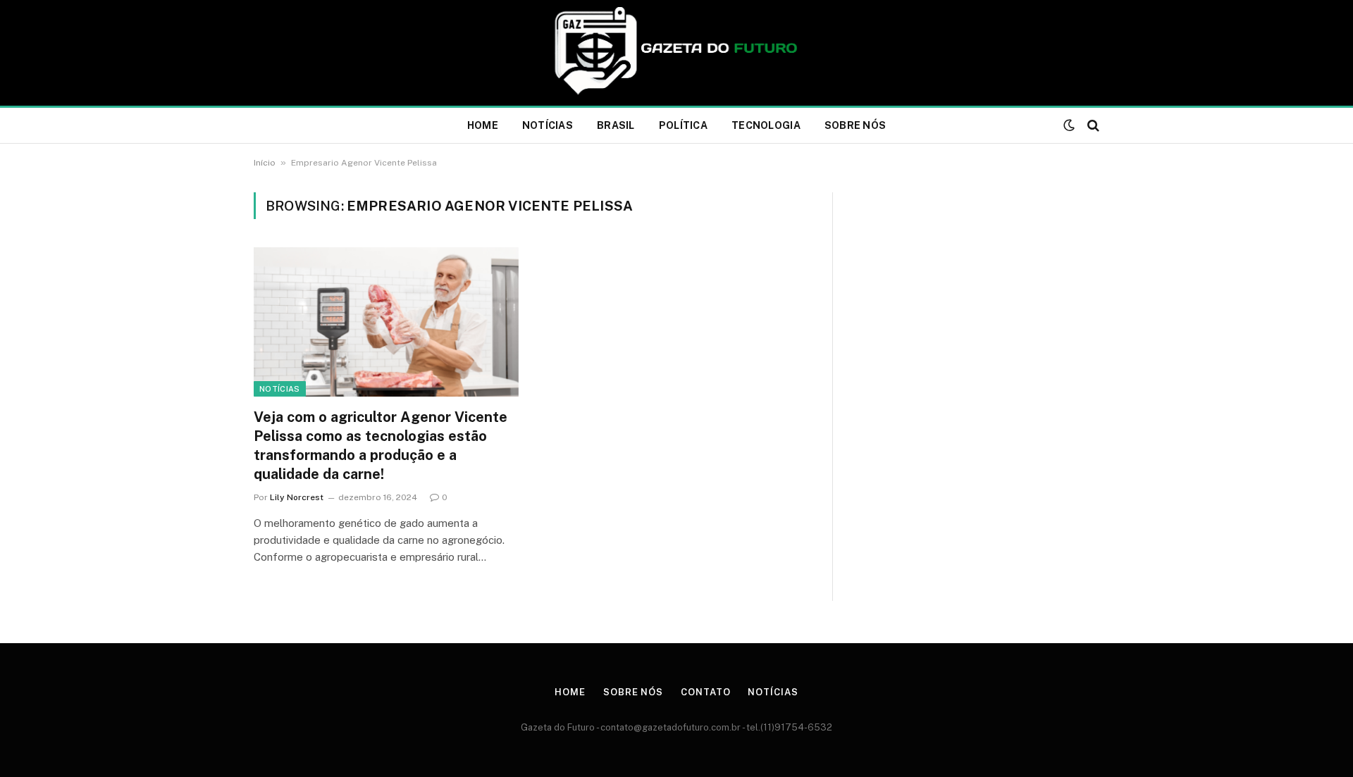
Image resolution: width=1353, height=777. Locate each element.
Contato (705, 692)
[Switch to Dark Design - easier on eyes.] (1069, 125)
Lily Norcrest (296, 497)
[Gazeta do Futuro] (677, 53)
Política (683, 125)
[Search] (1092, 126)
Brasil (616, 125)
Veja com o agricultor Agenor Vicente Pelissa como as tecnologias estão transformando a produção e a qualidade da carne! (380, 446)
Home (482, 125)
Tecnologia (766, 125)
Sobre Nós (855, 125)
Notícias (547, 125)
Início (265, 163)
